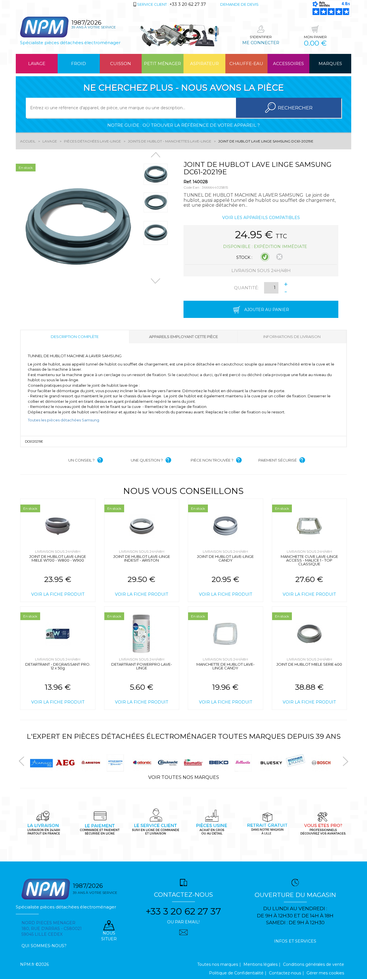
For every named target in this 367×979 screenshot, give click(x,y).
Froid (78, 63)
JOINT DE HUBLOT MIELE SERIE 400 (309, 664)
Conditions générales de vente (313, 964)
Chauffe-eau (246, 63)
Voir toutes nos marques (183, 777)
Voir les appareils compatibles (261, 217)
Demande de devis (239, 4)
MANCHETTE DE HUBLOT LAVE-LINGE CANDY (225, 666)
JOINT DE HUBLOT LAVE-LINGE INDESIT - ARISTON (141, 558)
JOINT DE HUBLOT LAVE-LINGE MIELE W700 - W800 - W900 (57, 558)
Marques (330, 63)
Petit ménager (162, 63)
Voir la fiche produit (57, 594)
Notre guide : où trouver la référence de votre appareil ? (183, 125)
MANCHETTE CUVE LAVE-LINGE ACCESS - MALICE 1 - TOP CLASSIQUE (309, 560)
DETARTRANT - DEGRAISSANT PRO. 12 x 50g (57, 666)
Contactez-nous (285, 973)
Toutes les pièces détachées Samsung (63, 420)
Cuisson (120, 63)
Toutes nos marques (217, 964)
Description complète (75, 336)
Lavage (36, 63)
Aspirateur (204, 63)
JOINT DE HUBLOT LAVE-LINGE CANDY (225, 558)
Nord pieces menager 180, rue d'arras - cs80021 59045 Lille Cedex (52, 928)
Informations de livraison (292, 336)
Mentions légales (260, 964)
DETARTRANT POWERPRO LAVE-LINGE (141, 666)
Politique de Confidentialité (236, 973)
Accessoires (288, 63)
